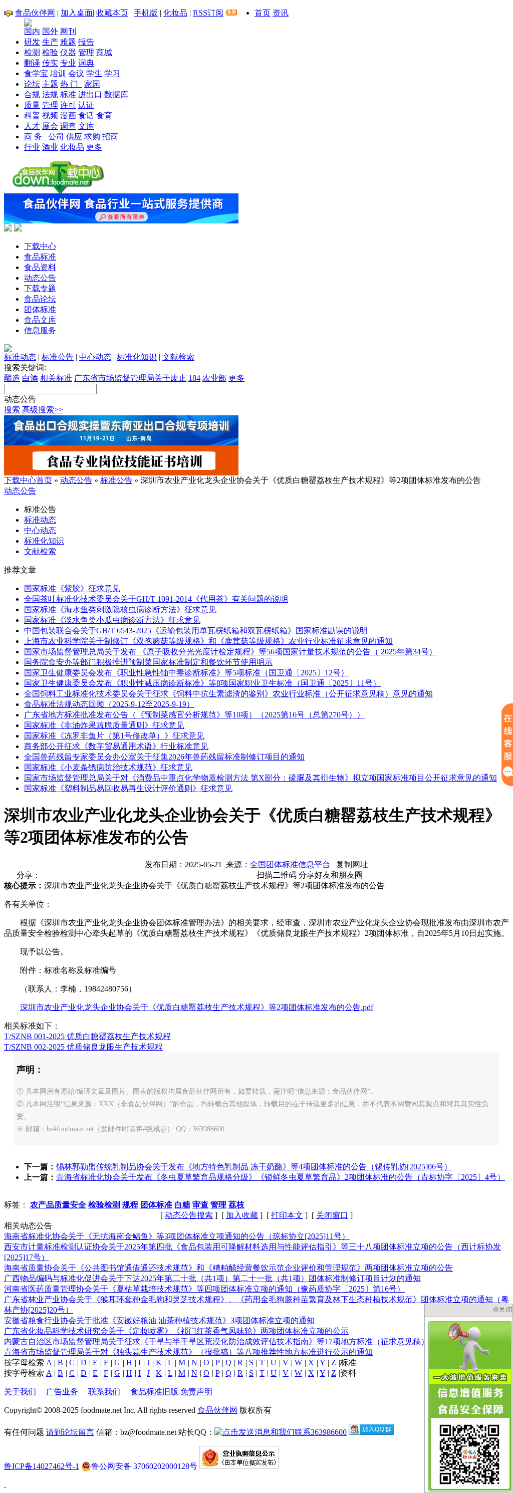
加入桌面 (77, 13)
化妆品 (175, 13)
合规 (32, 94)
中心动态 (95, 357)
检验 (50, 52)
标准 (68, 94)
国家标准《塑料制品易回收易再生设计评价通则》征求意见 (128, 788)
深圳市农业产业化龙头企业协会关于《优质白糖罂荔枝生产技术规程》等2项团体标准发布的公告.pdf (196, 1007)
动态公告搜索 (189, 1215)
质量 (32, 105)
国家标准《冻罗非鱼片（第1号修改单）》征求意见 (114, 735)
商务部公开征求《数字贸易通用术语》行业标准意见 (116, 746)
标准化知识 (137, 357)
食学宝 (36, 73)
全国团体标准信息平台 (290, 864)
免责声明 (196, 1391)
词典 (86, 63)
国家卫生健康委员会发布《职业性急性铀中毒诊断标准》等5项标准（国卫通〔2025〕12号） (186, 672)
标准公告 (58, 357)
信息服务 (40, 330)
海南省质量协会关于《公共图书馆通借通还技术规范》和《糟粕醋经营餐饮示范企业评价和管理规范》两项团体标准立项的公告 (228, 1268)
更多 (94, 147)
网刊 (68, 31)
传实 (50, 63)
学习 (112, 73)
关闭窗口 (332, 1215)
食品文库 (40, 320)
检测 (32, 52)
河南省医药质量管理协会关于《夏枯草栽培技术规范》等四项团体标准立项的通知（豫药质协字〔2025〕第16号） (204, 1289)
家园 (92, 84)
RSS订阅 (208, 13)
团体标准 (40, 309)
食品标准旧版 (154, 1391)
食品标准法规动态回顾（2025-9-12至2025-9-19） (109, 704)
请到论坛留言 (70, 1432)
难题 (68, 42)
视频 (50, 115)
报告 (86, 42)
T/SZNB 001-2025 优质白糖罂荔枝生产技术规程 (87, 1036)
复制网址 (352, 864)
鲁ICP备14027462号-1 (41, 1466)
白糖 (182, 1204)
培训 (58, 73)
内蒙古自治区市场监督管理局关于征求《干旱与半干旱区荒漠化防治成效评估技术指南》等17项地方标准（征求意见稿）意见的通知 (236, 1341)
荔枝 (236, 1204)
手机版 (146, 13)
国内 (32, 31)
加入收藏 (242, 1215)
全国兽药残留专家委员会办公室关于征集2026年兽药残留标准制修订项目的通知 (164, 757)
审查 (200, 1204)
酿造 (12, 378)
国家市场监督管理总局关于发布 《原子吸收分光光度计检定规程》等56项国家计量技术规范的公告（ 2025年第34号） (230, 651)
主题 (50, 84)
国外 (50, 31)
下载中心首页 (28, 480)
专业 (68, 63)
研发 (32, 42)
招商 (110, 136)
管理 (86, 52)
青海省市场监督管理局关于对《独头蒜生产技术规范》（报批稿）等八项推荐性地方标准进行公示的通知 (188, 1352)
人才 (32, 126)
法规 (50, 94)
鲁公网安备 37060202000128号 (144, 1466)
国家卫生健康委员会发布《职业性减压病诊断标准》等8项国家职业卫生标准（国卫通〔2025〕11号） (202, 683)
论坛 (32, 84)
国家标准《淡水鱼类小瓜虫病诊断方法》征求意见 (112, 620)
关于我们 (20, 1391)
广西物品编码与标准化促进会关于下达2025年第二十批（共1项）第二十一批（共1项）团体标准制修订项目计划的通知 (212, 1278)
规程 (130, 1204)
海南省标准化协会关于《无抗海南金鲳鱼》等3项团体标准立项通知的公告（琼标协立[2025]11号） (177, 1236)
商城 (104, 52)
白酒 (30, 378)
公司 (56, 136)
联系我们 (104, 1391)
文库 (86, 126)
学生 (94, 73)
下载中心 (40, 246)
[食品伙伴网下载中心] (58, 190)
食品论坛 (40, 299)
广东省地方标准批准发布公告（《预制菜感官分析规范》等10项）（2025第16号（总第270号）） (194, 714)
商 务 (35, 136)
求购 (92, 136)
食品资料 (40, 267)
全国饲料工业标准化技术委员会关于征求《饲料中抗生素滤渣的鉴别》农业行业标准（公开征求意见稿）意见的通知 (228, 693)
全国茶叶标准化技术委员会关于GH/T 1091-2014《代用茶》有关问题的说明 (156, 599)
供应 (74, 136)
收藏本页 (112, 13)
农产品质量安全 (58, 1204)
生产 (50, 42)
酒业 (50, 147)
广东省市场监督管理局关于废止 (130, 378)
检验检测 (104, 1204)
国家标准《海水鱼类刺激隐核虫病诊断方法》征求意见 (120, 609)
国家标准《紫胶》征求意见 (72, 588)
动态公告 (40, 278)
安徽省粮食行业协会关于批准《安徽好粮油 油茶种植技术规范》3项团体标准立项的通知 (159, 1320)
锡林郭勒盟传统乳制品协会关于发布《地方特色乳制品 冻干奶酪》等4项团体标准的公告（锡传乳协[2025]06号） (254, 1166)
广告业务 (62, 1391)
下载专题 (40, 288)
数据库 (116, 94)
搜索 (12, 409)
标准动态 (20, 357)
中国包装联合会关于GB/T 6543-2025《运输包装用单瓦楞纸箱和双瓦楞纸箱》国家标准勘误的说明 (196, 630)
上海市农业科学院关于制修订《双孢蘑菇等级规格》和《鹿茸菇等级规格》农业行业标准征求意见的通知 (208, 641)
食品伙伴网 (35, 13)
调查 (68, 126)
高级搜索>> (42, 409)
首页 (262, 13)
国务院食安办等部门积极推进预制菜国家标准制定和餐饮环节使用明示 (148, 662)
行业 (32, 147)
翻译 (32, 63)
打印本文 (287, 1215)
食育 (104, 115)
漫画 (68, 115)
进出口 (90, 94)
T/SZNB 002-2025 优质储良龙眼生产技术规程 (83, 1047)
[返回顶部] (5, 1484)
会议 (76, 73)
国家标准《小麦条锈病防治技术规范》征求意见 (108, 767)
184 (194, 378)
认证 (86, 105)
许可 (68, 105)
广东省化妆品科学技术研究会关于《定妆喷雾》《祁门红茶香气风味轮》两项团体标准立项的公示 (176, 1331)
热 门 (71, 84)
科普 (32, 115)
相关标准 (56, 378)
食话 (86, 115)
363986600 (329, 1432)
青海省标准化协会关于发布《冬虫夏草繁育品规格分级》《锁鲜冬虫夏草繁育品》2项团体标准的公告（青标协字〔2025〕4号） (280, 1177)
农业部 (214, 378)
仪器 (68, 52)
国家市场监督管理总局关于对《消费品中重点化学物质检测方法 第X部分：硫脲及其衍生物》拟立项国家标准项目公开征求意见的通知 (260, 778)
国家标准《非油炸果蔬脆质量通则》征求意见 (104, 725)
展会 (50, 126)
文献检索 (178, 357)
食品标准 (40, 257)
